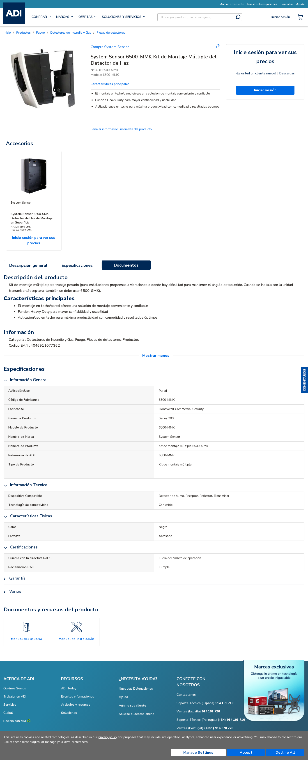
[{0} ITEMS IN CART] (301, 17)
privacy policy (107, 737)
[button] (304, 380)
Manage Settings (198, 752)
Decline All (285, 752)
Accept (246, 752)
